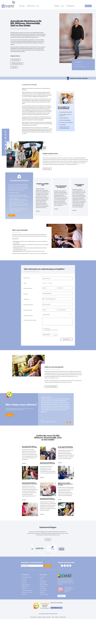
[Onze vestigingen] (48, 581)
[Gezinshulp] (30, 589)
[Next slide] (70, 422)
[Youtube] (70, 566)
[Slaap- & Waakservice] (30, 585)
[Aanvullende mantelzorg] (30, 577)
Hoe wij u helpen (21, 5)
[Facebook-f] (62, 566)
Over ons (62, 5)
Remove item (70, 314)
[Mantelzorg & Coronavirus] (30, 592)
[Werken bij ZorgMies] (48, 585)
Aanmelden (47, 565)
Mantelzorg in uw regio (31, 5)
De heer (45, 283)
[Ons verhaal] (48, 577)
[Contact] (48, 579)
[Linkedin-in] (67, 566)
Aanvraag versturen (66, 339)
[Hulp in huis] (30, 579)
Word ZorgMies (56, 5)
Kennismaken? (88, 5)
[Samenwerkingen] (48, 589)
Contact (37, 5)
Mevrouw (50, 283)
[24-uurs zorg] (30, 583)
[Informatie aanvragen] (48, 594)
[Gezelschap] (30, 581)
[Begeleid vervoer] (30, 587)
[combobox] (43, 298)
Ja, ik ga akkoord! (47, 328)
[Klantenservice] (48, 592)
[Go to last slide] (67, 422)
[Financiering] (48, 587)
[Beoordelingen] (48, 583)
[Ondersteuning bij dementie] (30, 591)
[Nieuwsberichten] (48, 591)
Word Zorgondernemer (70, 5)
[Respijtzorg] (30, 594)
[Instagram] (65, 566)
